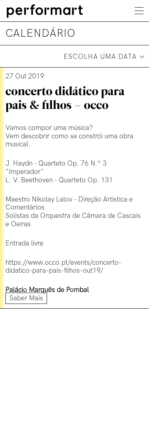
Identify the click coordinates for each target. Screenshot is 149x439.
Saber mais (26, 298)
